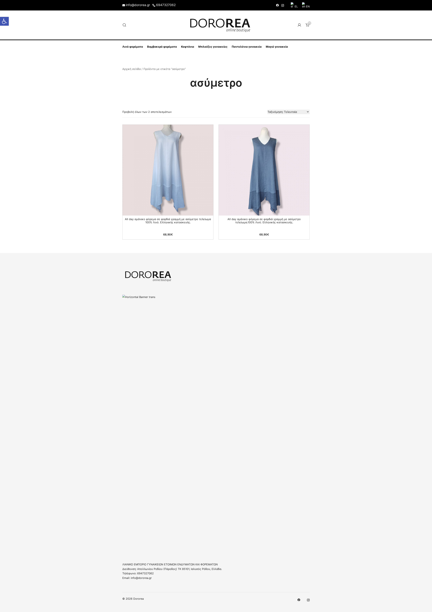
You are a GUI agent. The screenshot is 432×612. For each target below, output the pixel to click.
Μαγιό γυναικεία (277, 46)
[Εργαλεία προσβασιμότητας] (4, 21)
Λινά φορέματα (132, 46)
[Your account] (299, 25)
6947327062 (166, 5)
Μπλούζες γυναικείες (212, 46)
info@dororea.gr (138, 5)
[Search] (124, 25)
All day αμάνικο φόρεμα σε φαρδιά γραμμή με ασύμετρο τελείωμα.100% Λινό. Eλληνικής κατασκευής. (264, 220)
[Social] (277, 5)
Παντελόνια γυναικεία (247, 46)
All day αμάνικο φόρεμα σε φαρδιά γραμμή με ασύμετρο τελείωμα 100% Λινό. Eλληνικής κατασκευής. (168, 220)
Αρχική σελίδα (131, 69)
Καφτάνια (187, 46)
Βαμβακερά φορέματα (162, 46)
